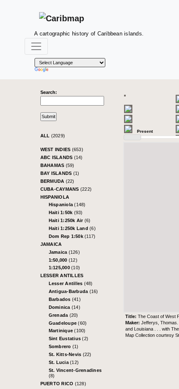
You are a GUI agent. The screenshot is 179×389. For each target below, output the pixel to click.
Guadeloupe (68, 323)
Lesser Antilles (62, 275)
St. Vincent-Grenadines (75, 373)
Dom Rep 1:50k (72, 236)
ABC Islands (61, 157)
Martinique (67, 330)
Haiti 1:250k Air (70, 220)
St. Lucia (64, 362)
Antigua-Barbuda (73, 291)
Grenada (63, 315)
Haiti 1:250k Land (72, 228)
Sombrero (64, 346)
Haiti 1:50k (66, 212)
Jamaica (51, 244)
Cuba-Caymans (66, 189)
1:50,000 (63, 260)
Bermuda (57, 181)
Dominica (64, 307)
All (52, 135)
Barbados (65, 299)
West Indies (61, 149)
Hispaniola (55, 197)
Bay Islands (60, 173)
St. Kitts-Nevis (70, 354)
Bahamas (57, 165)
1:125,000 (64, 267)
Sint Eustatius (69, 338)
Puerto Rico (63, 383)
